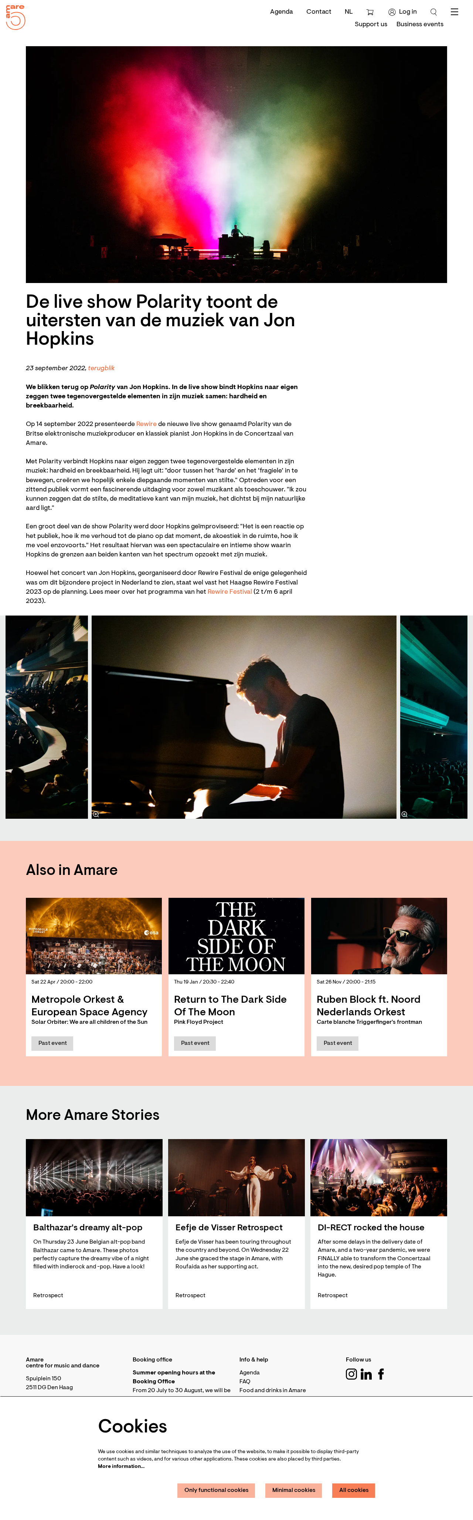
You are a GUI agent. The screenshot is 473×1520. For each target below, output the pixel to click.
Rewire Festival (230, 592)
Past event (52, 1043)
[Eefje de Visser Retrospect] (236, 1177)
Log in (408, 12)
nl (349, 12)
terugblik (101, 368)
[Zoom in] (96, 814)
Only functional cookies (216, 1490)
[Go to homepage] (13, 15)
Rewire (146, 424)
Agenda (281, 12)
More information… (121, 1466)
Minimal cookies (294, 1490)
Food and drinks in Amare (272, 1391)
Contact (318, 12)
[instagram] (351, 1374)
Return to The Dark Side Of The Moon (230, 1006)
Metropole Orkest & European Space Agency (89, 1006)
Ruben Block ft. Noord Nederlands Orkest (369, 1006)
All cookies (354, 1490)
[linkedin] (366, 1374)
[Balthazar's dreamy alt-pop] (94, 1177)
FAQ (245, 1382)
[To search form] (433, 12)
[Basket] (370, 12)
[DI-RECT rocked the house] (378, 1177)
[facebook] (381, 1374)
